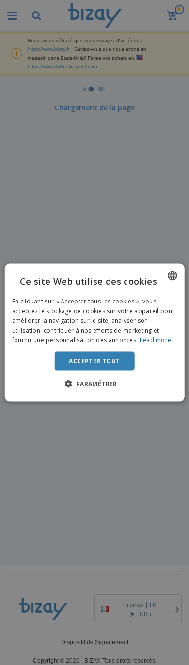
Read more (156, 339)
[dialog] (95, 333)
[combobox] (172, 276)
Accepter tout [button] (94, 361)
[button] (94, 383)
